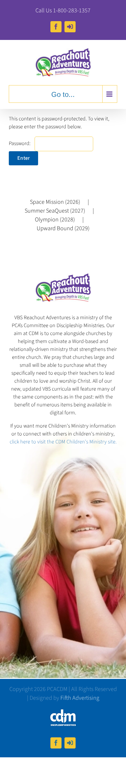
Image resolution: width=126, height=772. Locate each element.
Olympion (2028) (55, 220)
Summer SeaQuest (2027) (55, 211)
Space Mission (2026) (55, 202)
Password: (20, 143)
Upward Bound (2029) (63, 228)
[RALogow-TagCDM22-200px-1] (63, 711)
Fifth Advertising (79, 698)
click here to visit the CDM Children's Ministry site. (63, 441)
